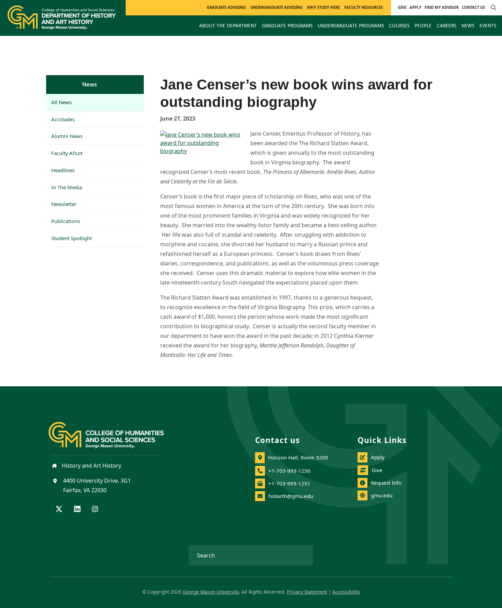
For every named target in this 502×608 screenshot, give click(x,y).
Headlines (62, 170)
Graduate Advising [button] (226, 7)
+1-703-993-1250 (289, 470)
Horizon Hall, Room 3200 (298, 457)
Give (402, 7)
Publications (65, 221)
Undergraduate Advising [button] (276, 7)
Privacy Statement (307, 592)
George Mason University (211, 592)
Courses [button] (399, 25)
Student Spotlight (71, 238)
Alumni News (67, 136)
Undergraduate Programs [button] (351, 25)
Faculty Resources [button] (363, 7)
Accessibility (346, 592)
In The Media (66, 187)
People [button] (423, 25)
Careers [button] (446, 25)
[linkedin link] (77, 509)
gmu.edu (381, 495)
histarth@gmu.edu (290, 496)
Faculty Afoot (66, 153)
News (89, 84)
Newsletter (63, 204)
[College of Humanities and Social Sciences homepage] (113, 431)
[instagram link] (94, 509)
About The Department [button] (228, 25)
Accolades (63, 119)
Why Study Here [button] (323, 7)
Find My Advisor (441, 7)
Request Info (386, 482)
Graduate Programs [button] (287, 25)
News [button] (467, 25)
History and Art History (90, 465)
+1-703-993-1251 (289, 483)
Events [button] (487, 25)
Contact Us (473, 7)
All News (61, 102)
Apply (415, 7)
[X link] (59, 509)
